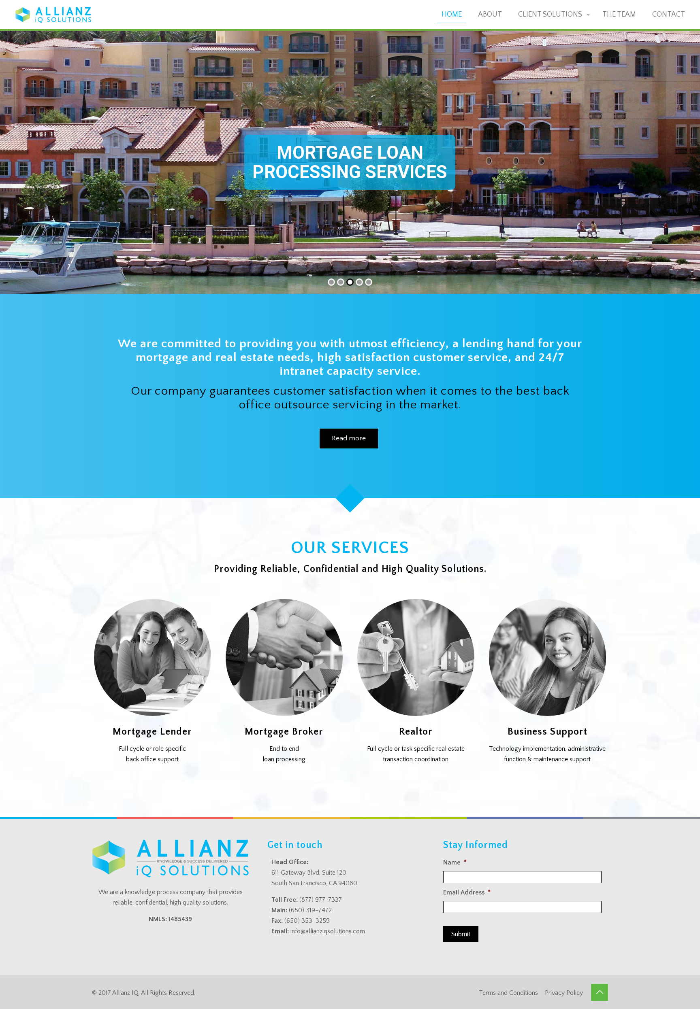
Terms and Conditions (508, 992)
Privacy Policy (564, 992)
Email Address (467, 892)
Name (455, 862)
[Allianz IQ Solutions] (53, 14)
